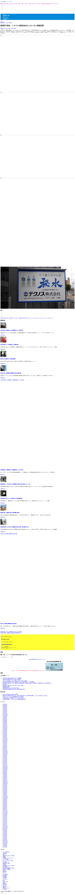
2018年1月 (5, 809)
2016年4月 (5, 835)
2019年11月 (5, 782)
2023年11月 (5, 727)
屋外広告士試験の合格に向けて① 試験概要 (12, 678)
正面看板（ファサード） (8, 858)
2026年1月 (5, 706)
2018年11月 (5, 797)
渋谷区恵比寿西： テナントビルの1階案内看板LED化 (14, 699)
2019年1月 (5, 794)
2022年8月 (5, 742)
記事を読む (2, 334)
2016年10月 (5, 828)
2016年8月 (5, 830)
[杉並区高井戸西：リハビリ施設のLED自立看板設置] (3, 495)
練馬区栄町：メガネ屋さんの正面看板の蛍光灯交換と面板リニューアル (15, 484)
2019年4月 (5, 791)
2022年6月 (5, 745)
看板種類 (5, 884)
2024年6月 (5, 720)
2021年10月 (5, 753)
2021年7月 (5, 757)
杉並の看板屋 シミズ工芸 (6, 1)
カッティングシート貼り (8, 860)
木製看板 (5, 875)
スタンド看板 (5, 859)
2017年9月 (5, 814)
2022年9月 (5, 741)
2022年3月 (5, 747)
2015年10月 (5, 843)
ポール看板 (5, 874)
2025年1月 (5, 712)
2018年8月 (5, 800)
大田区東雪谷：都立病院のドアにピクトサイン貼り (13, 697)
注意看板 (5, 876)
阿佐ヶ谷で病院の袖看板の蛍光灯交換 (8, 623)
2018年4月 (5, 805)
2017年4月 (5, 820)
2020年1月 (5, 779)
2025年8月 (5, 707)
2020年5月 (5, 774)
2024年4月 (5, 722)
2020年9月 (5, 769)
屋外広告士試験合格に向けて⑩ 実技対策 (12, 679)
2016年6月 (5, 833)
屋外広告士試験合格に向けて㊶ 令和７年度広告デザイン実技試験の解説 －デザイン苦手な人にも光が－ (25, 695)
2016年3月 (5, 836)
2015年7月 (5, 846)
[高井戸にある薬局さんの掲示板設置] (3, 356)
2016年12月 (5, 825)
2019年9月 (5, 784)
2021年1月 (5, 764)
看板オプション (6, 887)
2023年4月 (5, 733)
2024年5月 (5, 721)
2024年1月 (5, 726)
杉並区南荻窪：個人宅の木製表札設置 (11, 687)
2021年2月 (5, 763)
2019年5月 (5, 789)
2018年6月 (5, 803)
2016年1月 (5, 839)
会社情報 (5, 684)
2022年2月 (5, 748)
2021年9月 (5, 755)
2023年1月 (5, 737)
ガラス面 (5, 861)
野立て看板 (14, 28)
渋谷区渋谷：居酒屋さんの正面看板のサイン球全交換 (11, 330)
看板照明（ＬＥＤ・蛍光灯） (5, 28)
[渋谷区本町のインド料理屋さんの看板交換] (3, 342)
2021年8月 (5, 756)
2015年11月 (5, 841)
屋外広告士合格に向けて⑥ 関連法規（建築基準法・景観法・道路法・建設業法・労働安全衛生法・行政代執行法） (27, 683)
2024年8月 (5, 717)
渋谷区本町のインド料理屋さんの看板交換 (9, 344)
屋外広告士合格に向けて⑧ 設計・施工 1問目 (13, 685)
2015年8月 (5, 845)
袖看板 (4, 856)
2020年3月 (5, 777)
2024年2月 (5, 725)
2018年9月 (5, 799)
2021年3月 (5, 762)
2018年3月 (5, 807)
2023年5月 (5, 732)
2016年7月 (5, 831)
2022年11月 (5, 740)
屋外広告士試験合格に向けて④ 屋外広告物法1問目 (14, 689)
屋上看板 (5, 853)
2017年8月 (5, 815)
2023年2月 (5, 736)
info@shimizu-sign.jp (6, 644)
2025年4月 (5, 711)
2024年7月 (5, 719)
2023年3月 (5, 735)
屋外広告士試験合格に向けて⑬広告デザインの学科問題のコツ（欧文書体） (19, 681)
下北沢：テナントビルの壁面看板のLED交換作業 (13, 696)
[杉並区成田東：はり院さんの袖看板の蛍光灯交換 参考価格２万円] (3, 524)
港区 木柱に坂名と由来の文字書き (10, 694)
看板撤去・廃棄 (7, 863)
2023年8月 (5, 730)
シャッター (5, 879)
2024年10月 (5, 715)
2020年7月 (5, 772)
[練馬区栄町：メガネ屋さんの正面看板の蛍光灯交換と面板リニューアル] (3, 481)
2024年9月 (5, 716)
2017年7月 (5, 817)
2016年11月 (5, 826)
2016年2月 (5, 838)
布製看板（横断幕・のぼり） (9, 867)
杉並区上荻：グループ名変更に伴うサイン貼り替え (11, 631)
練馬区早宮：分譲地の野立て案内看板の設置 (9, 512)
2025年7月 (5, 709)
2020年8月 (5, 771)
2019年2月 (5, 793)
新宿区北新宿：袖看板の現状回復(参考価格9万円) (10, 632)
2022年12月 (5, 738)
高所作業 (5, 877)
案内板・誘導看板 (6, 869)
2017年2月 (5, 823)
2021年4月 (5, 761)
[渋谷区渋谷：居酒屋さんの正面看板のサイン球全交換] (3, 327)
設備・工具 (5, 881)
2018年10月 (5, 798)
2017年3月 (5, 822)
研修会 (4, 882)
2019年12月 (5, 781)
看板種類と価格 (6, 686)
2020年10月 (5, 768)
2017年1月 (5, 824)
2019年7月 (5, 787)
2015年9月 (5, 844)
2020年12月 (5, 766)
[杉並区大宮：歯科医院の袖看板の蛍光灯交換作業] (3, 370)
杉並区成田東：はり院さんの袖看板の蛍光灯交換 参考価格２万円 (14, 526)
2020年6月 (5, 773)
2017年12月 (5, 810)
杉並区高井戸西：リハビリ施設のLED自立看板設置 (11, 498)
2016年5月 (5, 834)
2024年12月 (5, 714)
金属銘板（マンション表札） (9, 865)
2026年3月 (5, 705)
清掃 (4, 880)
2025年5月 (5, 710)
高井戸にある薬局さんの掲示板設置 (7, 358)
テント (4, 872)
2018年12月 (5, 795)
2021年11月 (5, 752)
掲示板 (4, 870)
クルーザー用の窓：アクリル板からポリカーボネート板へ (15, 680)
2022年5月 (5, 746)
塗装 (4, 854)
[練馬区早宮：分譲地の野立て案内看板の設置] (3, 510)
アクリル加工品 (6, 851)
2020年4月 (5, 776)
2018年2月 (5, 808)
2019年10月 (5, 783)
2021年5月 (5, 760)
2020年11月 (5, 767)
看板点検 (5, 871)
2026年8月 (5, 704)
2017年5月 (5, 819)
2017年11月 (5, 812)
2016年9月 (5, 829)
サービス (5, 885)
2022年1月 (5, 750)
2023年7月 (5, 731)
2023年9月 (5, 728)
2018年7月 (5, 802)
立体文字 (5, 864)
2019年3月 (5, 792)
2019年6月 (5, 788)
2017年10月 (5, 813)
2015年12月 (5, 840)
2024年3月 (5, 724)
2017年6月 (5, 818)
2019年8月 (5, 786)
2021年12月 (5, 751)
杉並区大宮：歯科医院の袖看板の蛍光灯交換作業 (10, 373)
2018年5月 (5, 804)
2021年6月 (5, 758)
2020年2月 (5, 778)
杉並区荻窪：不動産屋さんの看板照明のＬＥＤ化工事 (11, 469)
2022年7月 (5, 743)
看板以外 (5, 886)
